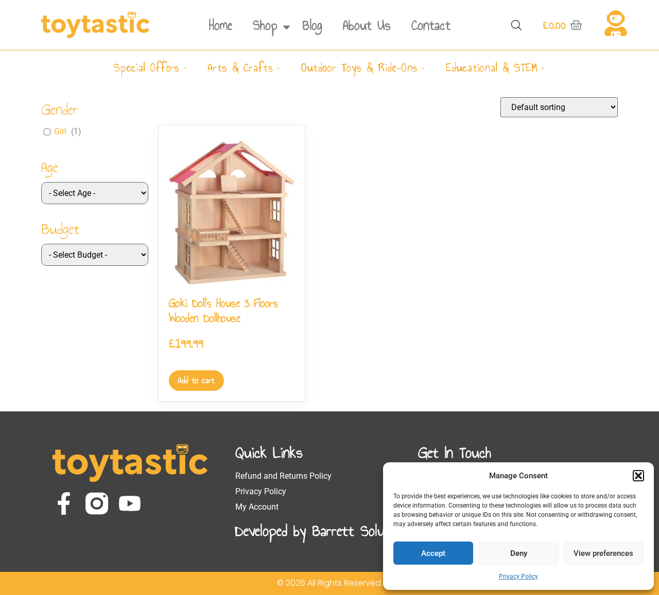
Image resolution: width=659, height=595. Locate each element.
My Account (257, 507)
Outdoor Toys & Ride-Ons (359, 68)
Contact (430, 25)
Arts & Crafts (240, 68)
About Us (367, 25)
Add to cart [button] (196, 380)
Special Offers (146, 68)
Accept (433, 553)
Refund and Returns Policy (283, 476)
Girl (60, 131)
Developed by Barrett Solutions (324, 531)
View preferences (603, 553)
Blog (312, 25)
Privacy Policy (518, 576)
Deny (518, 553)
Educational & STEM (491, 68)
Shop (265, 25)
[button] (638, 476)
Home (220, 25)
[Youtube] (129, 503)
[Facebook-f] (64, 503)
